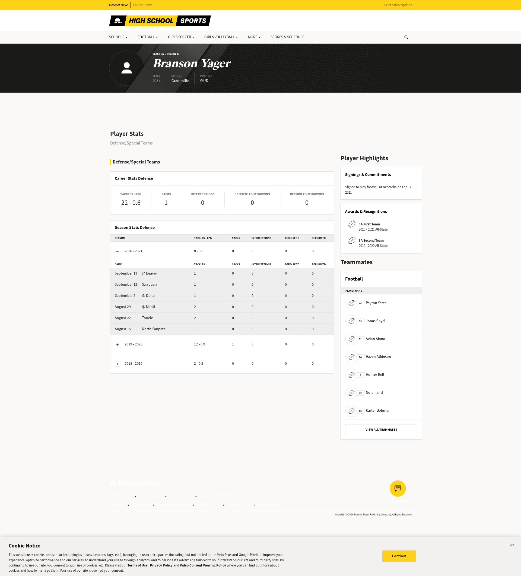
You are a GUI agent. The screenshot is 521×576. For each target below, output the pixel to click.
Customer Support (173, 505)
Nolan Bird (371, 392)
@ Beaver (136, 273)
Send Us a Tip (239, 505)
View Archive (268, 505)
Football (146, 37)
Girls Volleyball (219, 37)
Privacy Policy (150, 496)
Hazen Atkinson (375, 356)
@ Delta (135, 295)
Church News (142, 5)
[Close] (512, 546)
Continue (399, 556)
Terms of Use (121, 496)
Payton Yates (372, 303)
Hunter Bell (372, 374)
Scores (287, 37)
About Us (117, 505)
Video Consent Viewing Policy (203, 565)
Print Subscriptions (398, 5)
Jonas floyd (372, 320)
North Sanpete (140, 329)
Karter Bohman (374, 410)
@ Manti (135, 306)
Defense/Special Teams (131, 143)
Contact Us (141, 505)
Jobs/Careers (208, 505)
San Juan (136, 284)
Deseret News (118, 5)
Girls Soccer (179, 37)
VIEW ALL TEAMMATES (381, 429)
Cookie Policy (181, 496)
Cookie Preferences (216, 496)
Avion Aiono (372, 338)
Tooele (134, 317)
